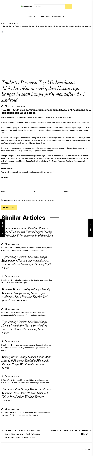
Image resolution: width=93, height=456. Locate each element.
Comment (5, 177)
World (35, 16)
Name (3, 192)
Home (29, 16)
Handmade (56, 16)
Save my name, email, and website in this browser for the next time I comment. (28, 200)
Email (35, 192)
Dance (48, 16)
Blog (64, 16)
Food (42, 16)
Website (66, 192)
